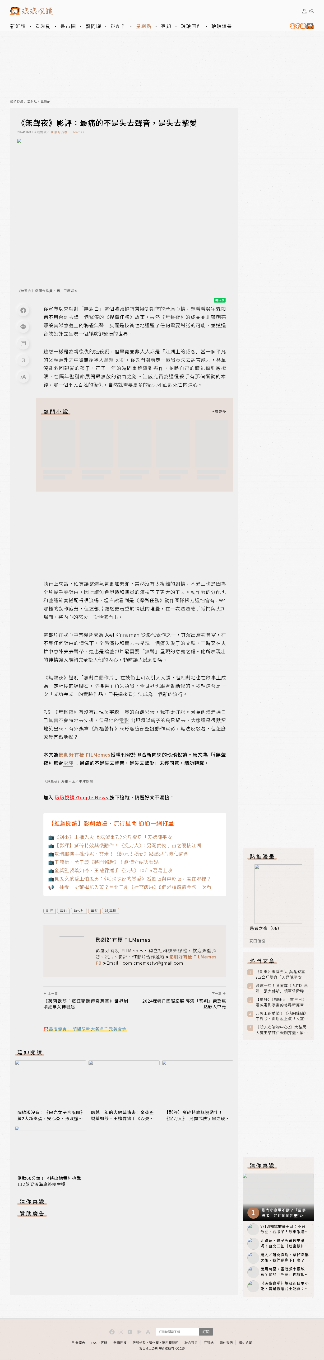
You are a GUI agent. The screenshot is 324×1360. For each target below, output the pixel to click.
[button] (23, 344)
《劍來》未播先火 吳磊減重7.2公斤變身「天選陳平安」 (281, 974)
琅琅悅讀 (16, 102)
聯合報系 (191, 1342)
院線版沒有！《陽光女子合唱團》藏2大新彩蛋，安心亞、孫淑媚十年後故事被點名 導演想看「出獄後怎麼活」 (50, 1121)
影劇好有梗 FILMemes (67, 132)
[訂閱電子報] (300, 26)
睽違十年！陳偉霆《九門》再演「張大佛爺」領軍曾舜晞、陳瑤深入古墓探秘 (282, 988)
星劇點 (144, 26)
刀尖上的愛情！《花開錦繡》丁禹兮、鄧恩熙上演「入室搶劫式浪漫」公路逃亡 (282, 1015)
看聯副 (43, 26)
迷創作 (118, 26)
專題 (166, 26)
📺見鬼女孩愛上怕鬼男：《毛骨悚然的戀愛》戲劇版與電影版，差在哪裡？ (129, 878)
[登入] (304, 11)
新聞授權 (120, 1342)
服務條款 (139, 1342)
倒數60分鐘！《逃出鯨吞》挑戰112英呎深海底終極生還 (49, 1181)
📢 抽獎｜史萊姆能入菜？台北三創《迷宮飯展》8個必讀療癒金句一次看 (130, 886)
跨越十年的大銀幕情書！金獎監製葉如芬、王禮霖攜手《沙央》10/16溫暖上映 (122, 1118)
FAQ (94, 1342)
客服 (104, 1342)
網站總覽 (245, 1342)
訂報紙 (209, 1342)
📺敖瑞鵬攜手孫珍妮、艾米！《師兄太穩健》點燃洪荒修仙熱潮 (118, 853)
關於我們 (226, 1342)
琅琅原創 (191, 26)
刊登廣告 (78, 1342)
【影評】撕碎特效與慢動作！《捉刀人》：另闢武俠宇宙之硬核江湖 (197, 1118)
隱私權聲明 (170, 1342)
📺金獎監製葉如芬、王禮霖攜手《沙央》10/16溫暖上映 (110, 870)
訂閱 (205, 1331)
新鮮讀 (18, 26)
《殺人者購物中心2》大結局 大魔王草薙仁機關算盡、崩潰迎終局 (282, 1029)
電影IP (45, 102)
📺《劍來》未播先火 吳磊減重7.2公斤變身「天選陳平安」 (112, 837)
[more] (219, 411)
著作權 (154, 1342)
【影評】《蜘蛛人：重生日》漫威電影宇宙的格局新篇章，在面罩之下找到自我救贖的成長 (282, 1002)
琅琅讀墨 (221, 26)
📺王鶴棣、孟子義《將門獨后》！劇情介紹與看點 (103, 861)
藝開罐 (93, 26)
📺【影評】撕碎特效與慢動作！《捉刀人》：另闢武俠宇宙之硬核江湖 (124, 845)
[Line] (23, 327)
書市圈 (68, 26)
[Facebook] (23, 310)
